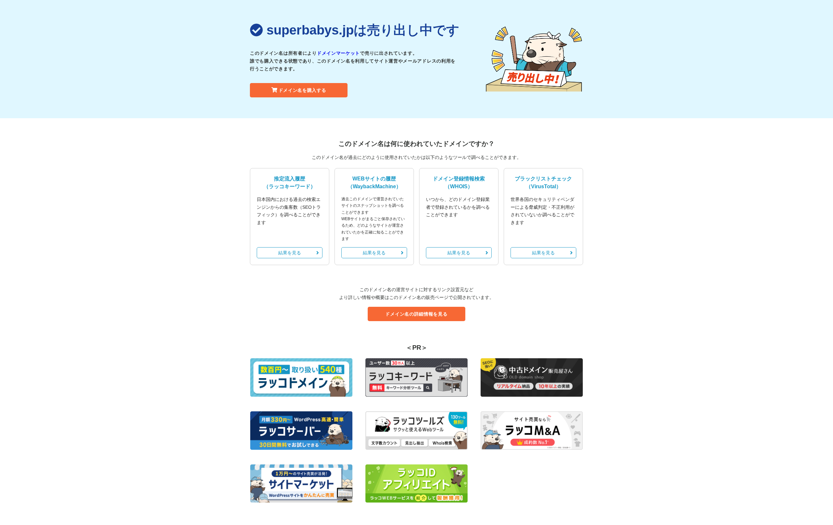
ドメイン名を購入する (302, 90)
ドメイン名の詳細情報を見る (416, 314)
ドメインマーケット (338, 53)
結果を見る (289, 252)
